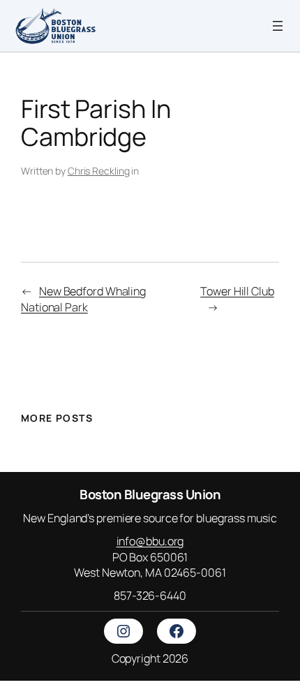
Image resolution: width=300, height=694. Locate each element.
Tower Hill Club (237, 291)
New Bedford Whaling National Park (83, 299)
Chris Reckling (99, 170)
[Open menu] (277, 25)
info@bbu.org (150, 541)
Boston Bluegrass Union (150, 494)
